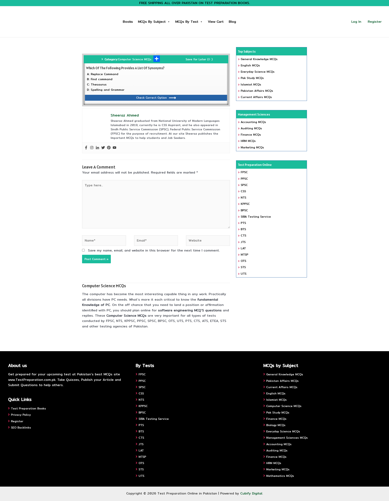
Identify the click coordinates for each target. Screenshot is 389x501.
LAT (243, 248)
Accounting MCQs (253, 122)
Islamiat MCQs (251, 84)
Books (128, 21)
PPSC (244, 178)
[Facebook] (86, 148)
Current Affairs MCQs (256, 97)
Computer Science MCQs (134, 59)
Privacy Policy (21, 414)
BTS (243, 229)
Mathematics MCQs (280, 476)
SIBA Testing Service (256, 216)
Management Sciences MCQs (287, 437)
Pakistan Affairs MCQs (257, 91)
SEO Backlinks (21, 427)
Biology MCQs (275, 425)
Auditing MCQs (251, 128)
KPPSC (245, 204)
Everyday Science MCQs (258, 71)
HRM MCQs (248, 141)
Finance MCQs (251, 134)
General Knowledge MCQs (259, 59)
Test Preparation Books (28, 408)
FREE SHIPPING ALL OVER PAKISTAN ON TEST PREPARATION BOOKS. (194, 2)
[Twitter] (103, 148)
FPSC (244, 172)
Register (375, 21)
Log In (356, 21)
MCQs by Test (186, 21)
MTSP (244, 254)
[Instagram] (92, 148)
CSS (243, 191)
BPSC (244, 210)
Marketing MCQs (252, 147)
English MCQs (250, 65)
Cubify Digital (251, 493)
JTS (243, 242)
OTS (243, 261)
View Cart (216, 21)
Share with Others (166, 65)
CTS (243, 235)
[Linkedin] (97, 148)
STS (243, 267)
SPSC (244, 185)
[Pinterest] (109, 148)
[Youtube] (114, 148)
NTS (243, 197)
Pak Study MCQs (252, 78)
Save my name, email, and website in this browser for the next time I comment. (154, 250)
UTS (243, 273)
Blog (232, 21)
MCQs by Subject (152, 21)
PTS (243, 223)
